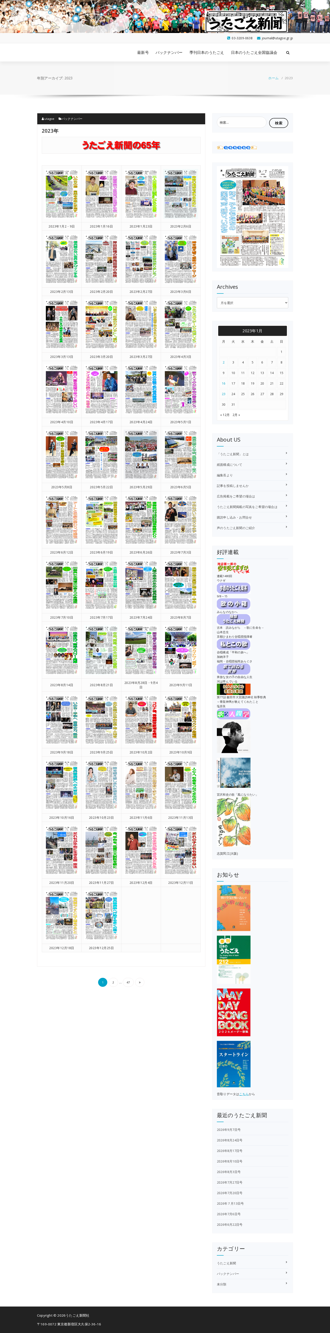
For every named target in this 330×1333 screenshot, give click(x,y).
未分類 (222, 1284)
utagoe (49, 119)
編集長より (225, 475)
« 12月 (225, 415)
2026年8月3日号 (229, 1172)
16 (224, 383)
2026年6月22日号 (229, 1224)
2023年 (50, 130)
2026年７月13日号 (230, 1203)
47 (128, 982)
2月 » (236, 415)
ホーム (273, 78)
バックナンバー (169, 52)
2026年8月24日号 (229, 1140)
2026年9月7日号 (229, 1129)
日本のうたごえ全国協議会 (254, 52)
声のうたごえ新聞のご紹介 (236, 528)
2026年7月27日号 (229, 1182)
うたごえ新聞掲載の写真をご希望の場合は (247, 507)
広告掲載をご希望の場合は (236, 496)
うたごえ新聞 (226, 1263)
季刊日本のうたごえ (206, 52)
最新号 (143, 52)
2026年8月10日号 (229, 1161)
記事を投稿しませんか (233, 486)
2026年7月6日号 (229, 1214)
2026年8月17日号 (229, 1151)
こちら (244, 1094)
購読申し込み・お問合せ (234, 517)
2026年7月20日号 (229, 1193)
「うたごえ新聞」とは (233, 454)
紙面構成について (229, 464)
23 (224, 394)
